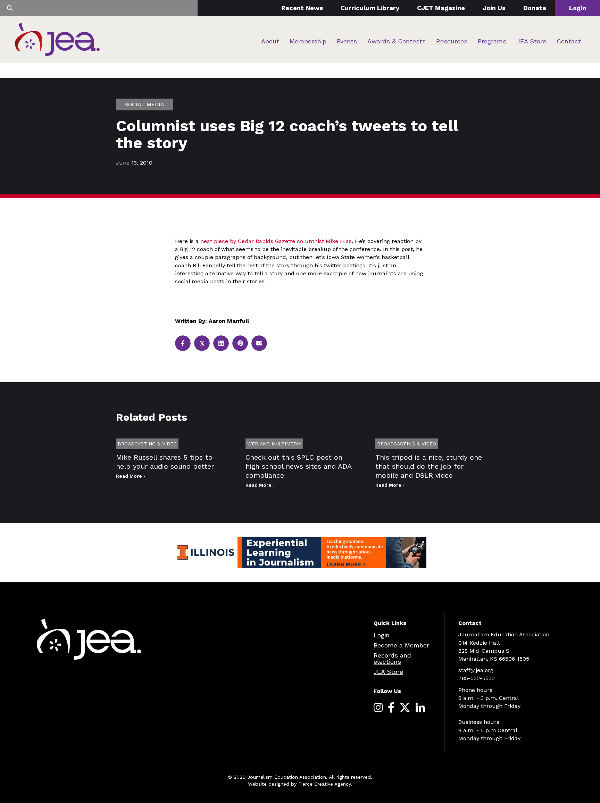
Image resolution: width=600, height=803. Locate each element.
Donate (534, 7)
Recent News (302, 7)
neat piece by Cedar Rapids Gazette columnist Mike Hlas (276, 241)
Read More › (130, 476)
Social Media (144, 104)
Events (347, 41)
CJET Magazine (441, 7)
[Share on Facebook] (183, 343)
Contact (569, 41)
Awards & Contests (396, 41)
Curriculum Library (370, 7)
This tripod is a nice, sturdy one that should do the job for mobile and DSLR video (428, 466)
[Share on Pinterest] (240, 343)
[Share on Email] (259, 343)
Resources (451, 41)
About (270, 41)
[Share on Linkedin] (221, 343)
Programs (492, 41)
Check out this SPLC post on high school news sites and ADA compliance (298, 466)
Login (577, 7)
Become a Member (401, 645)
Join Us (494, 7)
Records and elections (392, 658)
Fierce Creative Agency (324, 784)
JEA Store (531, 41)
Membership (308, 41)
